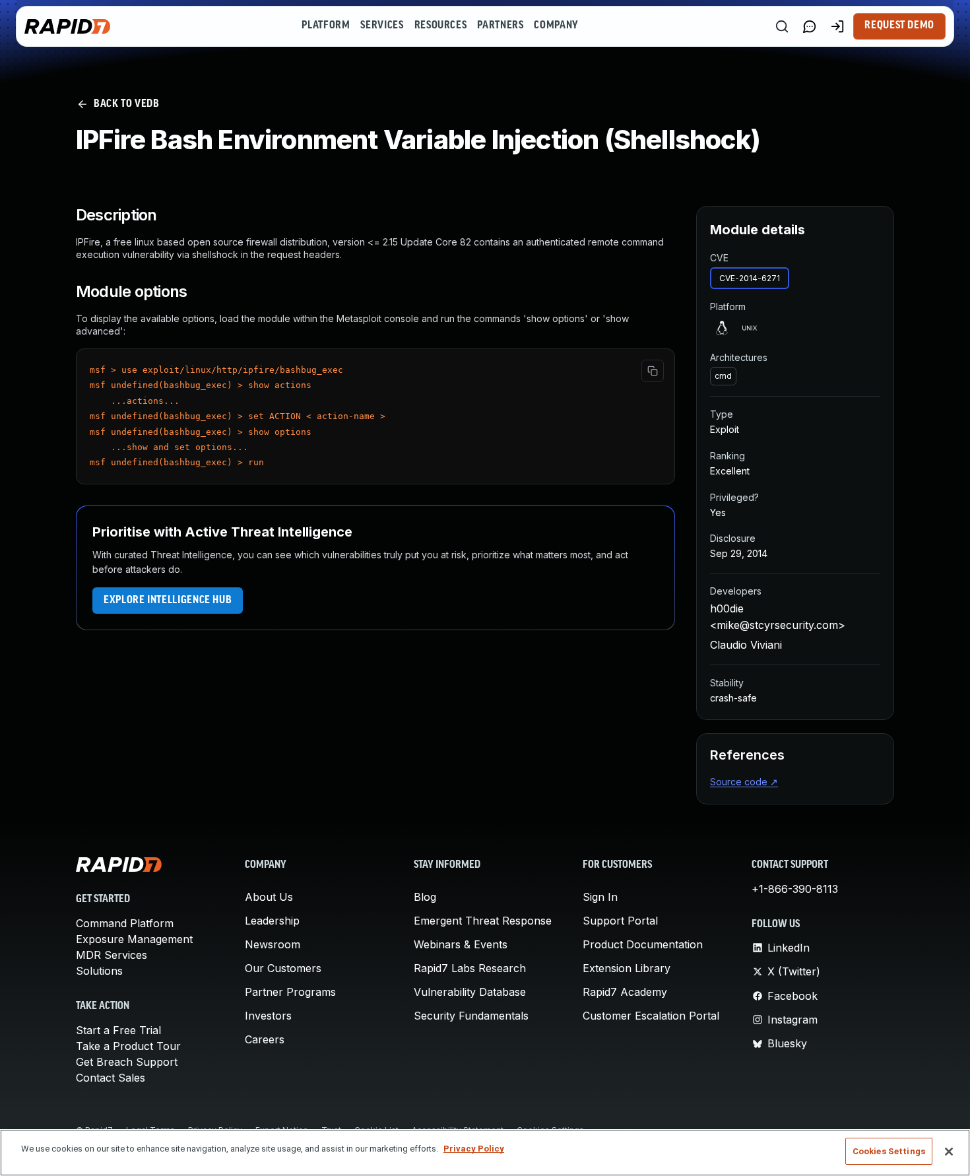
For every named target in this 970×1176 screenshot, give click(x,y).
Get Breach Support (127, 1061)
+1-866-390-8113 (795, 889)
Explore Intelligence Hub (168, 600)
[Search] (782, 26)
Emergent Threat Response (483, 920)
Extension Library (626, 968)
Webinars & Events (460, 944)
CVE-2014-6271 (749, 278)
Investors (268, 1015)
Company (556, 25)
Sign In (600, 896)
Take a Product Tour (128, 1046)
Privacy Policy (473, 1149)
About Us (269, 896)
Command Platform (125, 923)
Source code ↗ (744, 781)
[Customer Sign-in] (837, 26)
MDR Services (111, 955)
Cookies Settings (889, 1151)
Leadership (272, 920)
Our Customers (283, 968)
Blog (425, 896)
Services (381, 25)
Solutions (99, 970)
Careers (264, 1039)
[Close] (948, 1151)
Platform (326, 25)
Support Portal (620, 920)
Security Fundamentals (471, 1015)
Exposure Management (134, 939)
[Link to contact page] (810, 26)
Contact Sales (110, 1077)
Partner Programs (290, 991)
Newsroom (272, 944)
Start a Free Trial (118, 1030)
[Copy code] (652, 371)
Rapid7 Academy (625, 991)
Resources (440, 25)
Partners (500, 25)
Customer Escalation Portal (651, 1015)
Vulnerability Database (470, 991)
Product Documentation (643, 944)
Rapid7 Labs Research (470, 968)
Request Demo (899, 25)
